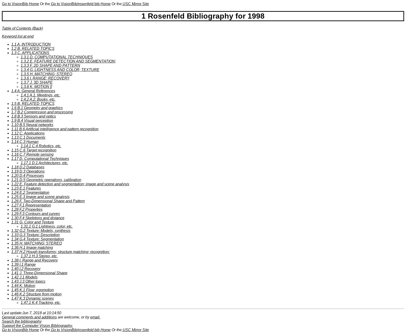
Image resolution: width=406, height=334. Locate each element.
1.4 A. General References (33, 91)
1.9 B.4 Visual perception (32, 121)
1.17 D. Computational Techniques (40, 159)
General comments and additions (29, 317)
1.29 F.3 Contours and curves (35, 214)
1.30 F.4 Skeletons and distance (37, 218)
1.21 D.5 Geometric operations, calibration (46, 180)
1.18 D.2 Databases (27, 167)
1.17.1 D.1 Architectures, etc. (44, 163)
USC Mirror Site (135, 4)
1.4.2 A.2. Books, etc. (38, 99)
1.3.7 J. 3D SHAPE (37, 82)
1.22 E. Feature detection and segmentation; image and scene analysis (70, 184)
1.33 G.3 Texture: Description (35, 235)
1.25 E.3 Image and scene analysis (40, 197)
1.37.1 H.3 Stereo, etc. (39, 256)
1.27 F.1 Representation (31, 205)
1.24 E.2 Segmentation (30, 193)
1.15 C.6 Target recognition (33, 150)
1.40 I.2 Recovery (25, 269)
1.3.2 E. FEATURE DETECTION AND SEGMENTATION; (68, 61)
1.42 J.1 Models (24, 277)
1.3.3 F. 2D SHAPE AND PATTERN (50, 66)
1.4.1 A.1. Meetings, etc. (40, 95)
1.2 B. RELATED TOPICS (33, 49)
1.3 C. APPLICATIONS (30, 53)
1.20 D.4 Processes (27, 176)
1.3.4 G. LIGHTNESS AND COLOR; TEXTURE (60, 70)
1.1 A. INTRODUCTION (31, 44)
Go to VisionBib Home (20, 4)
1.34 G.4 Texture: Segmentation (37, 239)
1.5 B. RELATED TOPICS (33, 104)
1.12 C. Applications (28, 133)
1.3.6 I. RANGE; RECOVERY (45, 78)
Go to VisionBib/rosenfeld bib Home (80, 4)
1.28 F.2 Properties (27, 209)
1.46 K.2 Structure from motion (36, 294)
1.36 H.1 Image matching (32, 248)
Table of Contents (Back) (22, 28)
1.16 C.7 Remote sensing (32, 154)
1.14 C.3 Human (25, 142)
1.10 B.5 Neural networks (32, 125)
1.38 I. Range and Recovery (34, 260)
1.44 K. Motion (23, 286)
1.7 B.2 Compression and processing (42, 112)
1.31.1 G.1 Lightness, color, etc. (47, 226)
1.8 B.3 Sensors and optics (33, 116)
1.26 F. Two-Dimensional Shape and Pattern (48, 201)
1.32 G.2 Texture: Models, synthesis (40, 231)
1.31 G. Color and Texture (32, 222)
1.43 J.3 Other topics (28, 281)
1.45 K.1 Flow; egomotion (32, 290)
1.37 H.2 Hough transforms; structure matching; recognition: (60, 252)
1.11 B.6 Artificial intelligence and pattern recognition (54, 129)
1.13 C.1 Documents (28, 137)
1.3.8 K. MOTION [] (36, 87)
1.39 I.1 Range (23, 264)
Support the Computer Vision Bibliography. (37, 326)
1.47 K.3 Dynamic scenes (32, 298)
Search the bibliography (22, 321)
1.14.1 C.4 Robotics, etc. (41, 146)
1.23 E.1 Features (26, 188)
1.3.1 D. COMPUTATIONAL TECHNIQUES (57, 57)
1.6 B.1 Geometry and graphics (37, 108)
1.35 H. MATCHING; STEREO (36, 243)
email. (95, 317)
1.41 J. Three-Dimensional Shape (39, 273)
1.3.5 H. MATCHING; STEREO (46, 74)
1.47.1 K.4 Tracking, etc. (41, 303)
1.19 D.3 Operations (28, 171)
